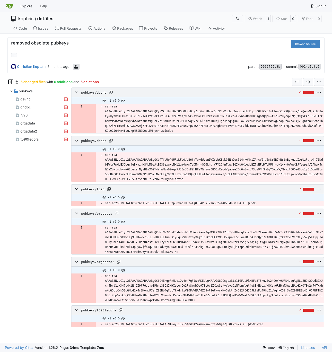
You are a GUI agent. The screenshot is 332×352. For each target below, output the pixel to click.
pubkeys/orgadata (96, 213)
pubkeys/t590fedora (98, 310)
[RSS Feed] (237, 18)
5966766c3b (270, 66)
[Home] (9, 6)
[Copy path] (110, 92)
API (324, 347)
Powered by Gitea (19, 347)
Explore (26, 6)
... (14, 54)
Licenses (308, 347)
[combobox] (297, 82)
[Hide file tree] (10, 81)
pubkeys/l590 (93, 189)
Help (43, 6)
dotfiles (45, 18)
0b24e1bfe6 (309, 66)
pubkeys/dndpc (93, 141)
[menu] (319, 82)
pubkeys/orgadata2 (97, 262)
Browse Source (305, 44)
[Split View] (308, 82)
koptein (26, 18)
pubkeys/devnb (93, 92)
